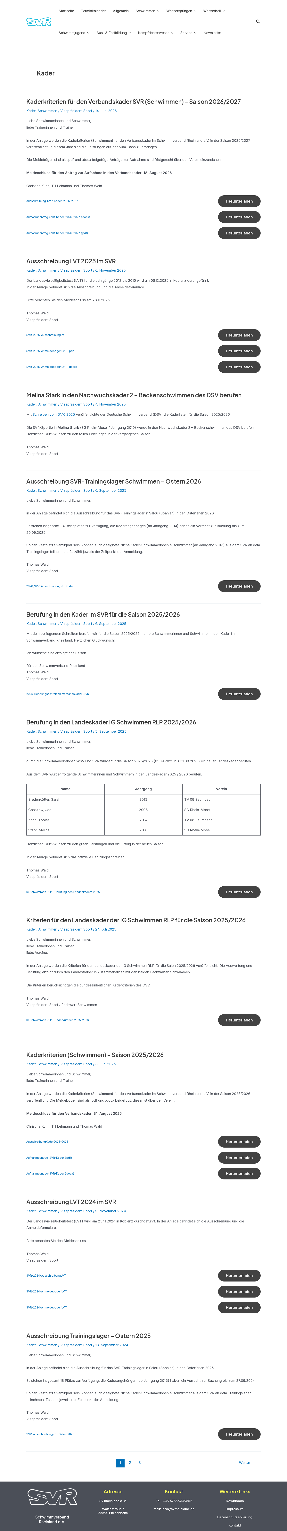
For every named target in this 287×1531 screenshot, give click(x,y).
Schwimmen (145, 11)
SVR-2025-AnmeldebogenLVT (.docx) (51, 366)
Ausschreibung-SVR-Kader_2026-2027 (52, 201)
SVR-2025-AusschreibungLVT (46, 335)
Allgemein (121, 11)
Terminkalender (93, 11)
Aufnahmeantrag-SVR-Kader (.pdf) (49, 1157)
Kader (31, 111)
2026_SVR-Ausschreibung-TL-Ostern (50, 586)
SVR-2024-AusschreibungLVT (46, 1275)
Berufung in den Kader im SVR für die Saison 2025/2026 (103, 614)
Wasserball (212, 11)
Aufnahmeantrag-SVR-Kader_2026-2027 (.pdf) (57, 233)
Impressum (234, 1509)
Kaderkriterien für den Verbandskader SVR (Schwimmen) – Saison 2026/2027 (133, 101)
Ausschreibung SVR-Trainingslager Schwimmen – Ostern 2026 (113, 481)
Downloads (235, 1501)
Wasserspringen (179, 11)
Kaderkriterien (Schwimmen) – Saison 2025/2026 (95, 1054)
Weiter (247, 1462)
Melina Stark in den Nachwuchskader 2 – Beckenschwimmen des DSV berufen (134, 395)
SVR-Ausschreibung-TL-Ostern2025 (50, 1434)
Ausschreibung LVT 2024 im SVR (71, 1201)
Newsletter (212, 33)
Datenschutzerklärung (234, 1517)
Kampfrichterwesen (153, 33)
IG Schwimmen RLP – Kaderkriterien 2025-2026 (57, 1020)
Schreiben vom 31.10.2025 (54, 414)
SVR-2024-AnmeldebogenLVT (46, 1291)
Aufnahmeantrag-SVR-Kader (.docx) (50, 1173)
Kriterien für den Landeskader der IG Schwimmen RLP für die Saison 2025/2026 (136, 920)
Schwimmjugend (72, 33)
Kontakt (235, 1525)
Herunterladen (239, 201)
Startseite (66, 11)
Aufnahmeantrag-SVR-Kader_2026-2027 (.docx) (58, 217)
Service (186, 33)
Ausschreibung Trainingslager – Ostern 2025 (88, 1335)
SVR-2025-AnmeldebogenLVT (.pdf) (50, 351)
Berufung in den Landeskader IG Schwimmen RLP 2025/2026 (111, 722)
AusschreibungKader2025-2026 (47, 1141)
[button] (157, 11)
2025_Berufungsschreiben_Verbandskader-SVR (57, 694)
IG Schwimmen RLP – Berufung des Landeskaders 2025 (63, 892)
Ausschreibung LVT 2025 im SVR (71, 261)
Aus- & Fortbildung (111, 33)
